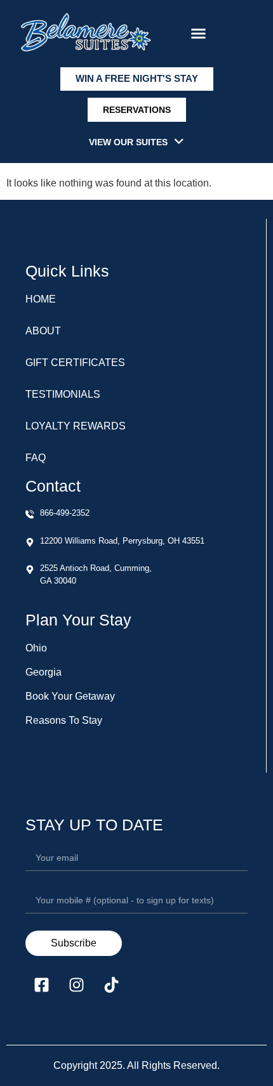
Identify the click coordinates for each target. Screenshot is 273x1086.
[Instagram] (76, 984)
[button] (199, 34)
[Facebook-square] (41, 984)
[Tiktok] (111, 984)
